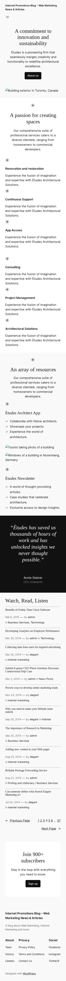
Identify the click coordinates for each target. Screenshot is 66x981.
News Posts (46, 678)
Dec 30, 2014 (13, 638)
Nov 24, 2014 (13, 694)
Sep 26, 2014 (13, 719)
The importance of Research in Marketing (28, 728)
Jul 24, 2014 (12, 802)
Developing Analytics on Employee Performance (32, 631)
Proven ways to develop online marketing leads (31, 687)
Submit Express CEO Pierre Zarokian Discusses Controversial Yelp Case (32, 670)
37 (59, 820)
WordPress (29, 973)
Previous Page (17, 820)
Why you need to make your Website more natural (29, 710)
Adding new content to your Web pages (27, 749)
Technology (38, 622)
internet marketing (18, 659)
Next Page (51, 828)
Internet (46, 719)
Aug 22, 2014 (13, 777)
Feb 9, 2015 (12, 617)
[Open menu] (7, 17)
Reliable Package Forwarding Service (26, 770)
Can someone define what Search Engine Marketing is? (28, 793)
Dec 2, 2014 (12, 678)
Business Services (18, 622)
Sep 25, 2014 (13, 735)
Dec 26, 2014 (13, 654)
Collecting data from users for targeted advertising (33, 647)
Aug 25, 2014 (13, 756)
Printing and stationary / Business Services (33, 783)
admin (31, 617)
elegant (34, 654)
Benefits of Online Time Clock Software (27, 609)
